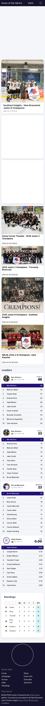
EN (30, 3)
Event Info (28, 676)
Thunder (12, 616)
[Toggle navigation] (41, 3)
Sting (11, 611)
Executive (28, 679)
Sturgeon (12, 631)
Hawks (11, 607)
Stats (4, 682)
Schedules (6, 676)
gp (20, 603)
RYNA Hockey (35, 695)
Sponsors (28, 682)
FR (32, 3)
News (26, 673)
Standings (6, 686)
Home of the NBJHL (11, 3)
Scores (4, 679)
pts (38, 603)
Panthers (12, 626)
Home (4, 673)
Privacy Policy (23, 700)
